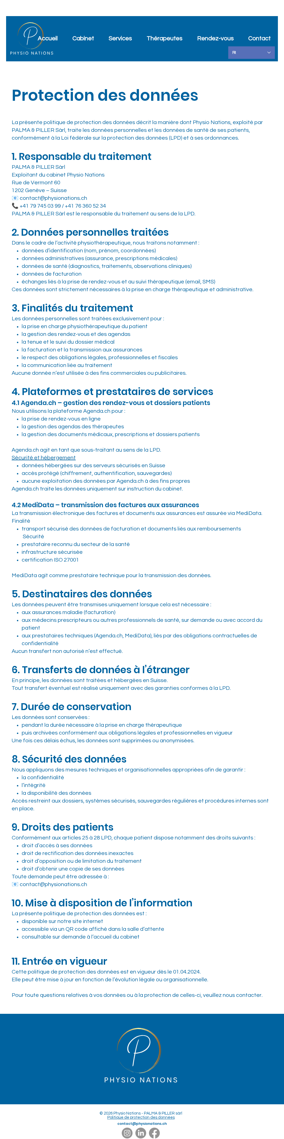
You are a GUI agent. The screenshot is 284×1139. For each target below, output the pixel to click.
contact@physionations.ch (53, 198)
